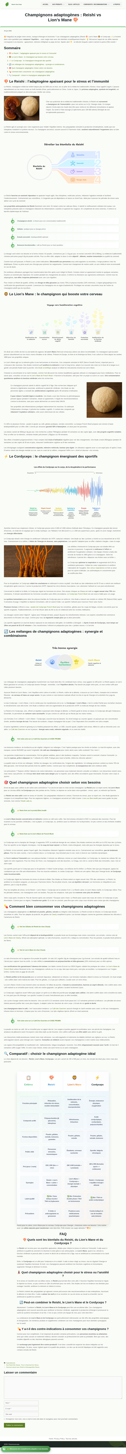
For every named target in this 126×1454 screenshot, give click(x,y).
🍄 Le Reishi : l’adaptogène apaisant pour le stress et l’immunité (32, 53)
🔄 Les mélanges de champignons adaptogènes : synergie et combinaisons (36, 64)
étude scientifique (44, 368)
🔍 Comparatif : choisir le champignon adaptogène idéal (29, 75)
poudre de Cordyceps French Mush (44, 607)
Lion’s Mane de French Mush (42, 376)
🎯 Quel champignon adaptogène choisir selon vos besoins (30, 68)
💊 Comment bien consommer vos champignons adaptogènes (32, 72)
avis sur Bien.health (90, 798)
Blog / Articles (74, 4)
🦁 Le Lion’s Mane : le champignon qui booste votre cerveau (31, 57)
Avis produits (57, 4)
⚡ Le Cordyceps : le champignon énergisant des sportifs (30, 61)
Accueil (45, 4)
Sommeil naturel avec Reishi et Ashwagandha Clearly (22, 1367)
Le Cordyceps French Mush (77, 594)
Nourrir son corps (17, 4)
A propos (116, 4)
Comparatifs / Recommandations (95, 4)
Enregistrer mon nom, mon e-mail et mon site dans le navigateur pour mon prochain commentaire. (42, 1419)
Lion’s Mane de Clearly (12, 938)
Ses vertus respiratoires (96, 568)
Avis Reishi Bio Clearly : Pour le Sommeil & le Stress (22, 1365)
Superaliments (10, 1363)
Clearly (54, 914)
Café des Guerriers (18, 729)
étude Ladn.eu (26, 801)
